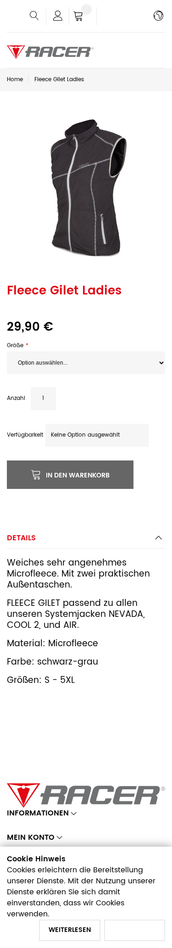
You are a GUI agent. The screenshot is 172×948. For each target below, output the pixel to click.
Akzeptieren (134, 930)
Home (15, 79)
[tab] (86, 540)
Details (21, 538)
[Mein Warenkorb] (83, 16)
